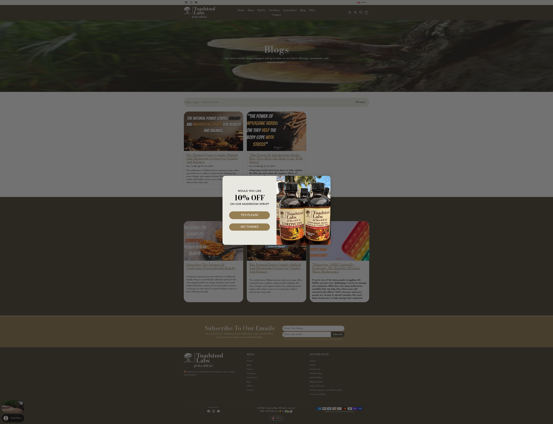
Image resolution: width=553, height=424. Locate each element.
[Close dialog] (327, 179)
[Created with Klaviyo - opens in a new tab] (276, 246)
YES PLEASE (249, 215)
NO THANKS (249, 227)
